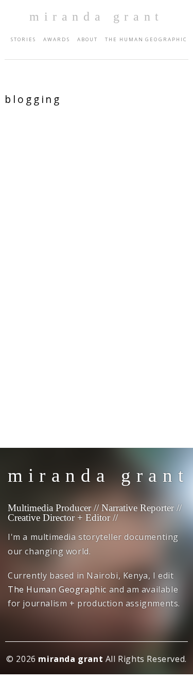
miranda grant (96, 16)
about (87, 39)
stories (23, 39)
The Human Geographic (146, 39)
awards (56, 39)
